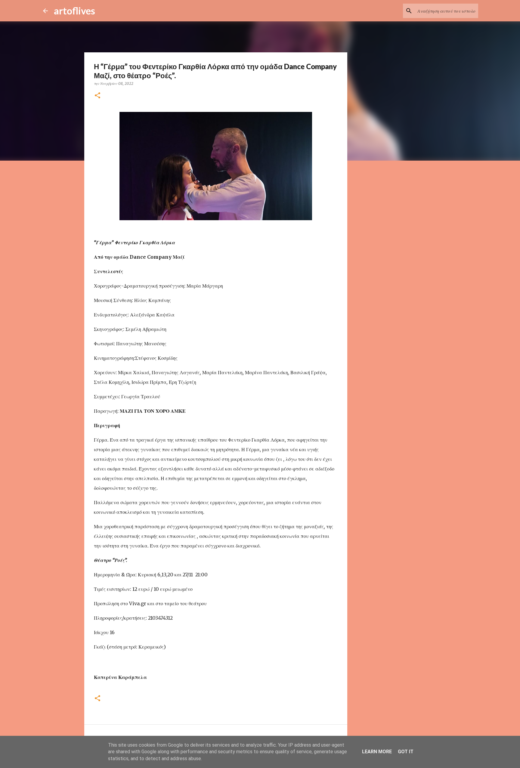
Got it (405, 751)
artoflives (74, 11)
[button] (97, 96)
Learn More (377, 751)
